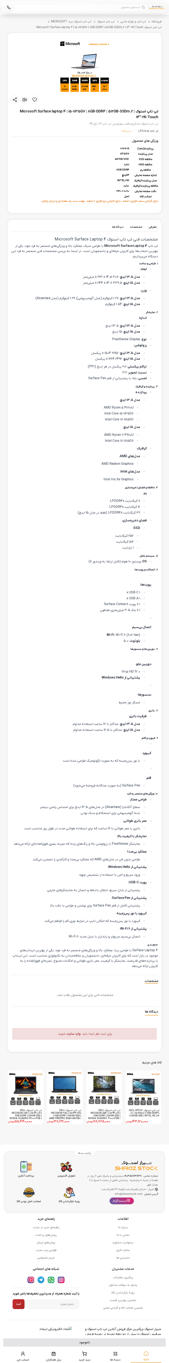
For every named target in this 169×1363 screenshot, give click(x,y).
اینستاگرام (120, 1201)
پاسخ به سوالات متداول (123, 1285)
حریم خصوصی (46, 1258)
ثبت (18, 1304)
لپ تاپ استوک (106, 22)
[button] (84, 66)
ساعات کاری (123, 1250)
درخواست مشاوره (123, 1243)
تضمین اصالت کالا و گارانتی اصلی (123, 1308)
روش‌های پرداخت (46, 1235)
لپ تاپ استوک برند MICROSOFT (71, 22)
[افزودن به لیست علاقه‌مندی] (35, 100)
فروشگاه (156, 22)
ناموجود (84, 1342)
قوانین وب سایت (46, 1250)
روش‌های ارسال (46, 1243)
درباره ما (123, 1227)
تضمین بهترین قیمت (123, 1300)
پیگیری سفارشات (123, 1277)
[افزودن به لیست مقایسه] (25, 100)
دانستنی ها (123, 1258)
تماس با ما (123, 1235)
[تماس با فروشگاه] (9, 7)
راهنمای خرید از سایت (46, 1227)
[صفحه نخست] (157, 7)
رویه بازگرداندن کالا (123, 1293)
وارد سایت (73, 1034)
